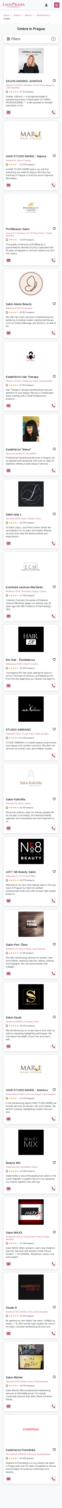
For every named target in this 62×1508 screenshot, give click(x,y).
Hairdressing (42, 15)
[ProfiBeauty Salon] (31, 208)
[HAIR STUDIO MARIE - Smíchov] (31, 1069)
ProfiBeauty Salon (18, 229)
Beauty (28, 15)
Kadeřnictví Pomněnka (20, 1450)
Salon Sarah (13, 1017)
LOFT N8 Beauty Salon (21, 872)
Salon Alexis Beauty (19, 304)
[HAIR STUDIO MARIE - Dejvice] (31, 135)
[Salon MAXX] (31, 1212)
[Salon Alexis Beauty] (31, 283)
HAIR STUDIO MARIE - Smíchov (27, 1090)
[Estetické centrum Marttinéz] (31, 566)
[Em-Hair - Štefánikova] (31, 639)
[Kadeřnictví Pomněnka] (31, 1429)
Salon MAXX (14, 1232)
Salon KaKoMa (15, 799)
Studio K (11, 1307)
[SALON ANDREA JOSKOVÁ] (31, 60)
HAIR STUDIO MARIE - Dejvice (26, 156)
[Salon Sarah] (31, 996)
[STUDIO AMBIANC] (31, 709)
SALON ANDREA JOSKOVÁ (24, 81)
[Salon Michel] (31, 1357)
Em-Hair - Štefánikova (20, 660)
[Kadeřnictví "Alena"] (31, 429)
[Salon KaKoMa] (31, 778)
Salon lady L (14, 514)
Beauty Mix (13, 1163)
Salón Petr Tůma (16, 944)
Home (6, 15)
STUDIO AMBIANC (18, 729)
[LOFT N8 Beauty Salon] (31, 851)
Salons (17, 15)
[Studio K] (31, 1287)
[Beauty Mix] (31, 1142)
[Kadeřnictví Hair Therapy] (31, 356)
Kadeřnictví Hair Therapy (22, 377)
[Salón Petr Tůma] (31, 924)
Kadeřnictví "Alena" (18, 449)
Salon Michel (14, 1377)
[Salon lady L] (31, 494)
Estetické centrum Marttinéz (24, 587)
